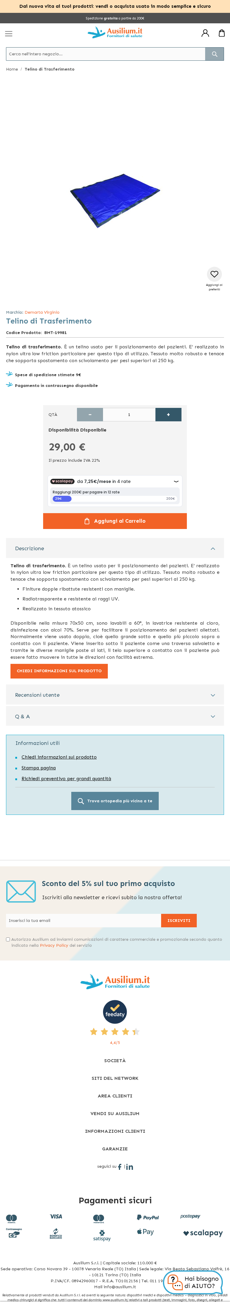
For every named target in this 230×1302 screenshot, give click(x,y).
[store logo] (115, 32)
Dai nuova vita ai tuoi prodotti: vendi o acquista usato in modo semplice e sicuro (115, 6)
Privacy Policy (54, 945)
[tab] (115, 548)
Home (12, 69)
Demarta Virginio (42, 312)
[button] (214, 279)
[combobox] (115, 54)
